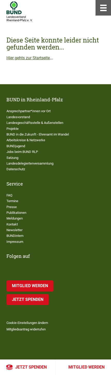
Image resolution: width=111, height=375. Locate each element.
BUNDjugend (15, 146)
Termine (12, 201)
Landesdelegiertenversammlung (29, 163)
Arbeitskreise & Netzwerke (25, 140)
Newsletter (14, 230)
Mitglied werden (86, 367)
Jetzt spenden (31, 367)
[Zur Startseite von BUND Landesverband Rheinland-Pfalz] (14, 7)
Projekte (12, 129)
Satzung (12, 158)
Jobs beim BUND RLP (22, 152)
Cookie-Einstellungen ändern (27, 323)
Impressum (14, 242)
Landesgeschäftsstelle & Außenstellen (34, 123)
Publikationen (16, 213)
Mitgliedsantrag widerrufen (26, 329)
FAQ (9, 195)
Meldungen (14, 218)
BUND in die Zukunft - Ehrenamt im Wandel (37, 134)
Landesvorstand (18, 117)
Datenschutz (15, 169)
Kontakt (12, 224)
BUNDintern (14, 236)
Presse (11, 207)
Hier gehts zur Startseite (28, 57)
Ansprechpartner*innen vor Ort (28, 111)
